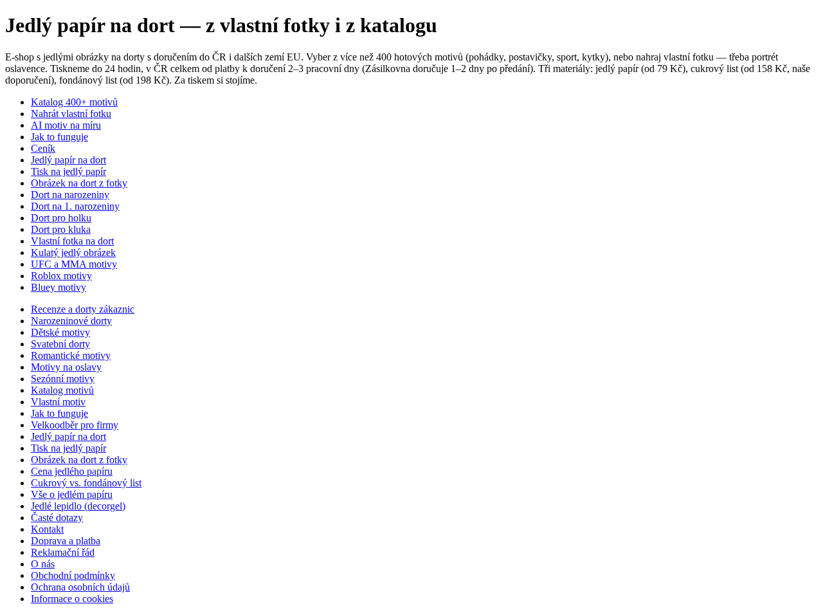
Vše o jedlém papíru (72, 494)
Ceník (43, 148)
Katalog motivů (62, 390)
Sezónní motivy (63, 378)
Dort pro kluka (61, 229)
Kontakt (47, 529)
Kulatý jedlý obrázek (73, 252)
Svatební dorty (60, 343)
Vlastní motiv (58, 401)
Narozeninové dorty (71, 320)
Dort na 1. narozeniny (75, 206)
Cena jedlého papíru (72, 471)
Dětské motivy (60, 332)
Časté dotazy (57, 517)
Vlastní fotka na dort (72, 240)
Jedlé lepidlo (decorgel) (78, 505)
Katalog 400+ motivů (74, 101)
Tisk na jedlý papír (68, 171)
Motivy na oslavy (66, 367)
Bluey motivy (58, 287)
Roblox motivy (61, 275)
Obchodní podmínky (73, 575)
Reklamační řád (63, 552)
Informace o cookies (72, 598)
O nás (43, 563)
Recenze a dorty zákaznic (82, 309)
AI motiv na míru (66, 125)
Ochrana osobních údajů (80, 587)
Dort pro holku (61, 217)
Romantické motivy (71, 355)
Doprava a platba (65, 540)
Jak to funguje (59, 136)
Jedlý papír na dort (68, 159)
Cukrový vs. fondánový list (86, 482)
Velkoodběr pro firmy (74, 424)
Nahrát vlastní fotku (71, 113)
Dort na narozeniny (70, 194)
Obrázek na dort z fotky (79, 183)
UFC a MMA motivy (74, 264)
